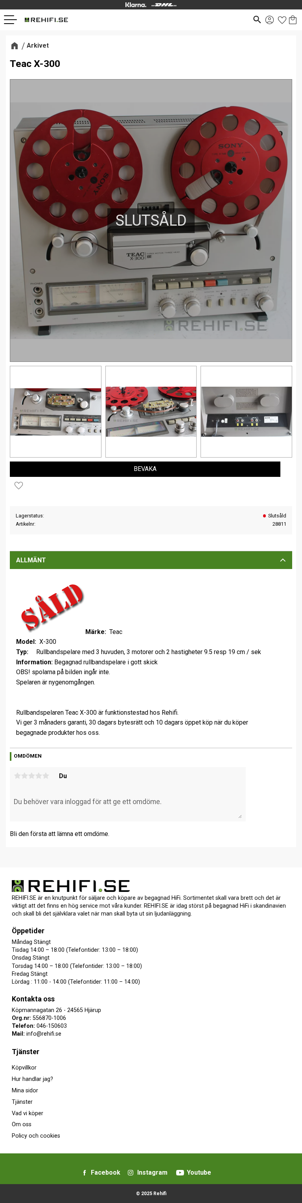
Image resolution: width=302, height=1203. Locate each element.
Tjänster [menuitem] (25, 1051)
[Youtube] (180, 1173)
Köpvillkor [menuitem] (24, 1067)
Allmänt (31, 560)
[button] (13, 19)
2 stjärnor (24, 775)
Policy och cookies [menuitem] (36, 1136)
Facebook (105, 1172)
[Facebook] (84, 1173)
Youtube (199, 1172)
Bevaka (145, 469)
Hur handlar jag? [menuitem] (32, 1079)
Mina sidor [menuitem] (25, 1090)
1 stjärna (17, 775)
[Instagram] (130, 1173)
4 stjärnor (38, 775)
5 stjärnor (45, 775)
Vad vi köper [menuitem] (27, 1113)
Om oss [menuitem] (21, 1124)
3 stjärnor (31, 775)
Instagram (152, 1172)
